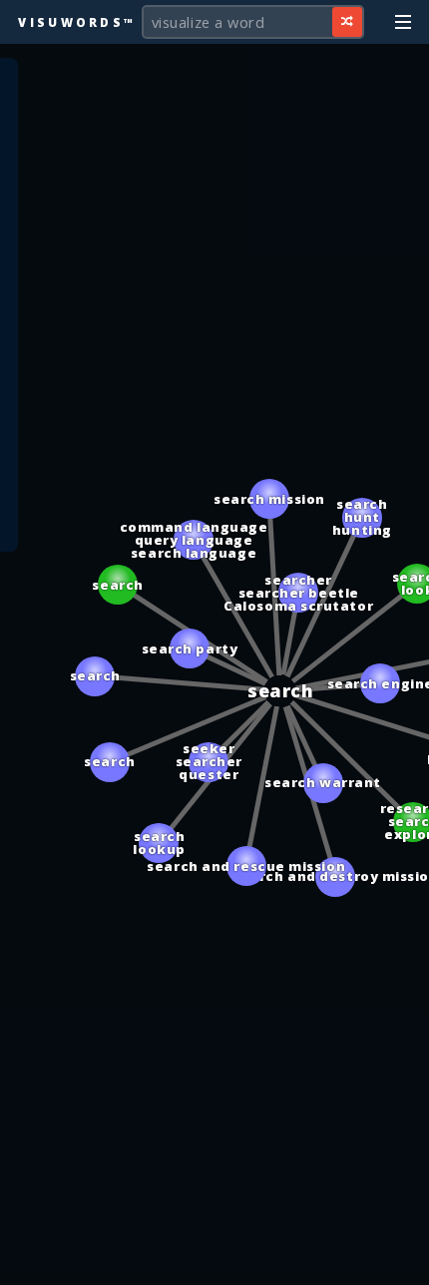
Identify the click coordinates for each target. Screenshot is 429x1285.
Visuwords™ (77, 22)
